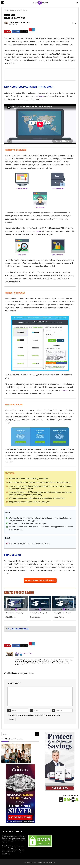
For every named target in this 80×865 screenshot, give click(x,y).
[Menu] (2, 2)
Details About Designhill (38, 613)
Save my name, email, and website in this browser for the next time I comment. (35, 715)
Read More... (11, 617)
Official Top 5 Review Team (19, 22)
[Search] (77, 2)
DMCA (41, 96)
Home (6, 10)
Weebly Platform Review (62, 613)
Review (13, 14)
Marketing (13, 10)
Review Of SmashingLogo (15, 613)
